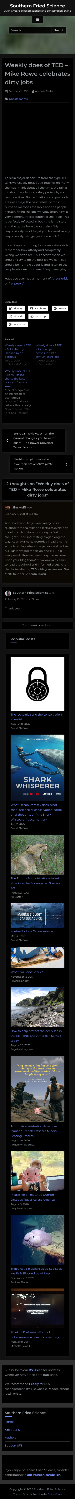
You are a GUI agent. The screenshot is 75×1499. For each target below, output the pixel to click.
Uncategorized (18, 98)
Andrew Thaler (44, 91)
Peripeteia (15, 283)
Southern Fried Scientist (30, 592)
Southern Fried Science (37, 6)
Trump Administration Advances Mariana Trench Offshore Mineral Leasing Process (34, 1131)
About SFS (12, 1429)
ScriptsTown (55, 1494)
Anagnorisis (60, 278)
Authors (10, 1437)
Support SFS (13, 1445)
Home (9, 1422)
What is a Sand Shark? (27, 972)
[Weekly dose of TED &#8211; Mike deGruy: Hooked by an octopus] (20, 354)
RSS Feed (35, 1370)
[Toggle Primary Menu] (37, 19)
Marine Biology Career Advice (32, 931)
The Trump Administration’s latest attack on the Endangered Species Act (35, 883)
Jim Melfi (19, 507)
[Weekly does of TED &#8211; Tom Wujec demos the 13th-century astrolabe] (51, 354)
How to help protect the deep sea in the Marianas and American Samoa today (36, 1035)
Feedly (34, 1384)
